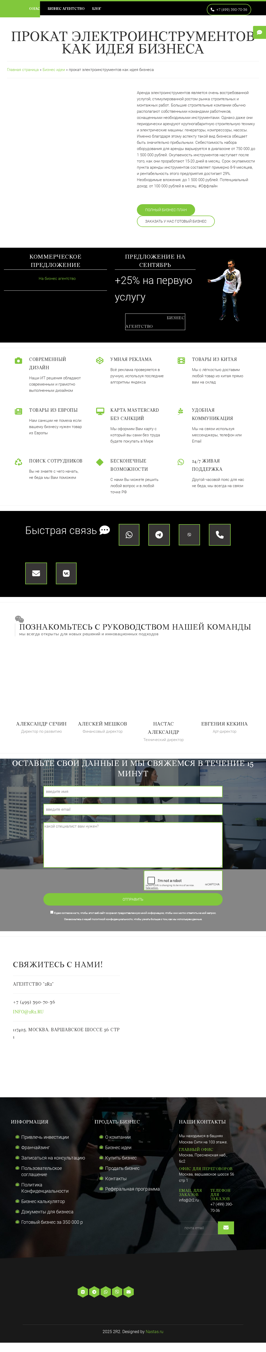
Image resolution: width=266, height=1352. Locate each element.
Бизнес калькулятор (43, 1201)
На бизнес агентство (57, 278)
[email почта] (129, 1292)
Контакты (116, 1178)
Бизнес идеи (54, 69)
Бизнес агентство (66, 9)
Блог (96, 9)
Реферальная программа (132, 1189)
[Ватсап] (106, 1292)
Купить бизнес (121, 1158)
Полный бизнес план (166, 210)
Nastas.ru (154, 1331)
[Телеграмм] (95, 1292)
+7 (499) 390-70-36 (231, 10)
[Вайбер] (117, 1292)
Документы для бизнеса (47, 1211)
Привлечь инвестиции (45, 1137)
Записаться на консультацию (53, 1158)
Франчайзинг (35, 1147)
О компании (118, 1137)
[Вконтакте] (83, 1292)
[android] (162, 1292)
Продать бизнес (122, 1168)
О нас (34, 9)
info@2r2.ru (28, 1012)
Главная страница (23, 69)
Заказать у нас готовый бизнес (176, 221)
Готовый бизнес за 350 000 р (52, 1222)
